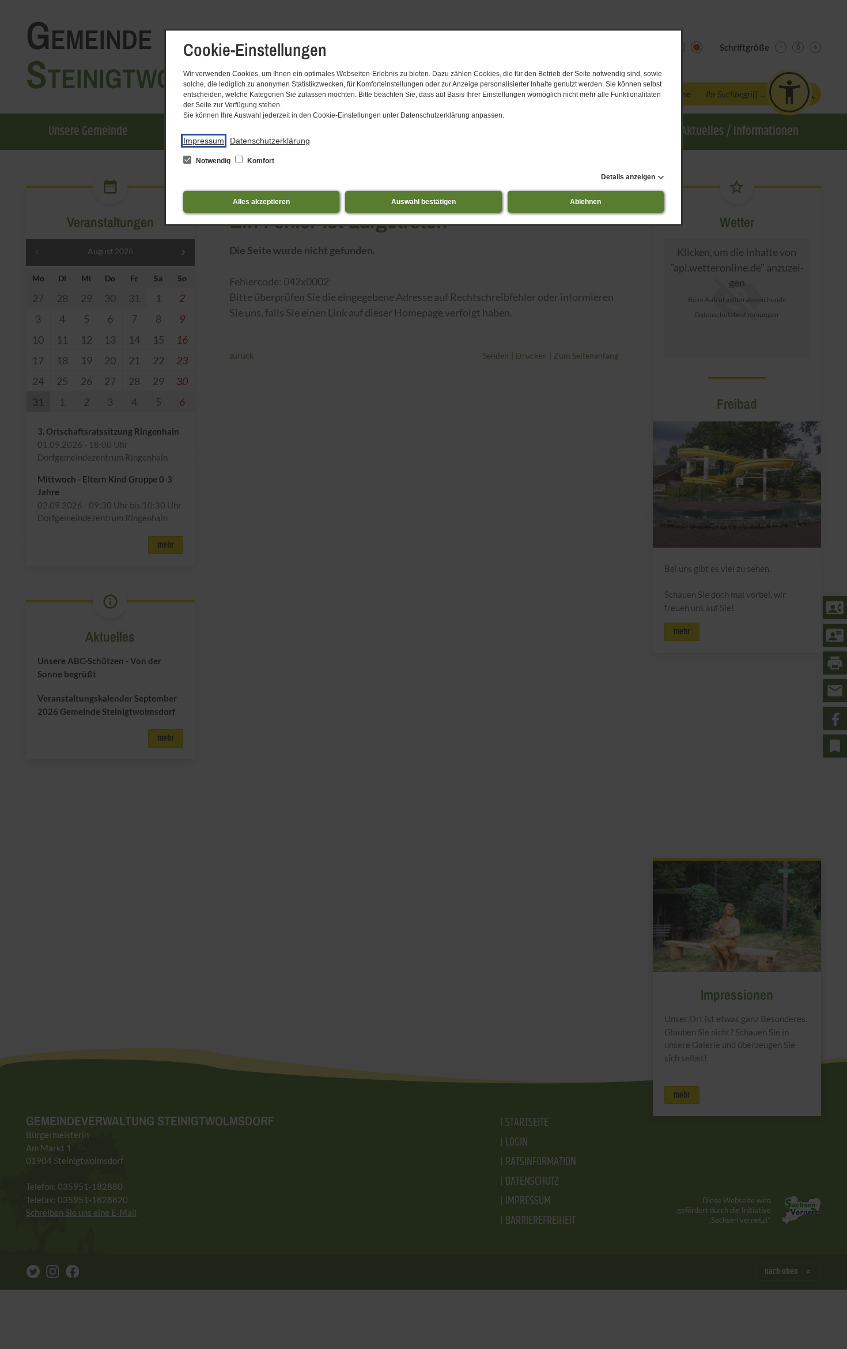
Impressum (203, 140)
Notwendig (213, 161)
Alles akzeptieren (261, 202)
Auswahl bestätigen (423, 202)
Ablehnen (585, 202)
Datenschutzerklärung (270, 140)
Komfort (259, 161)
